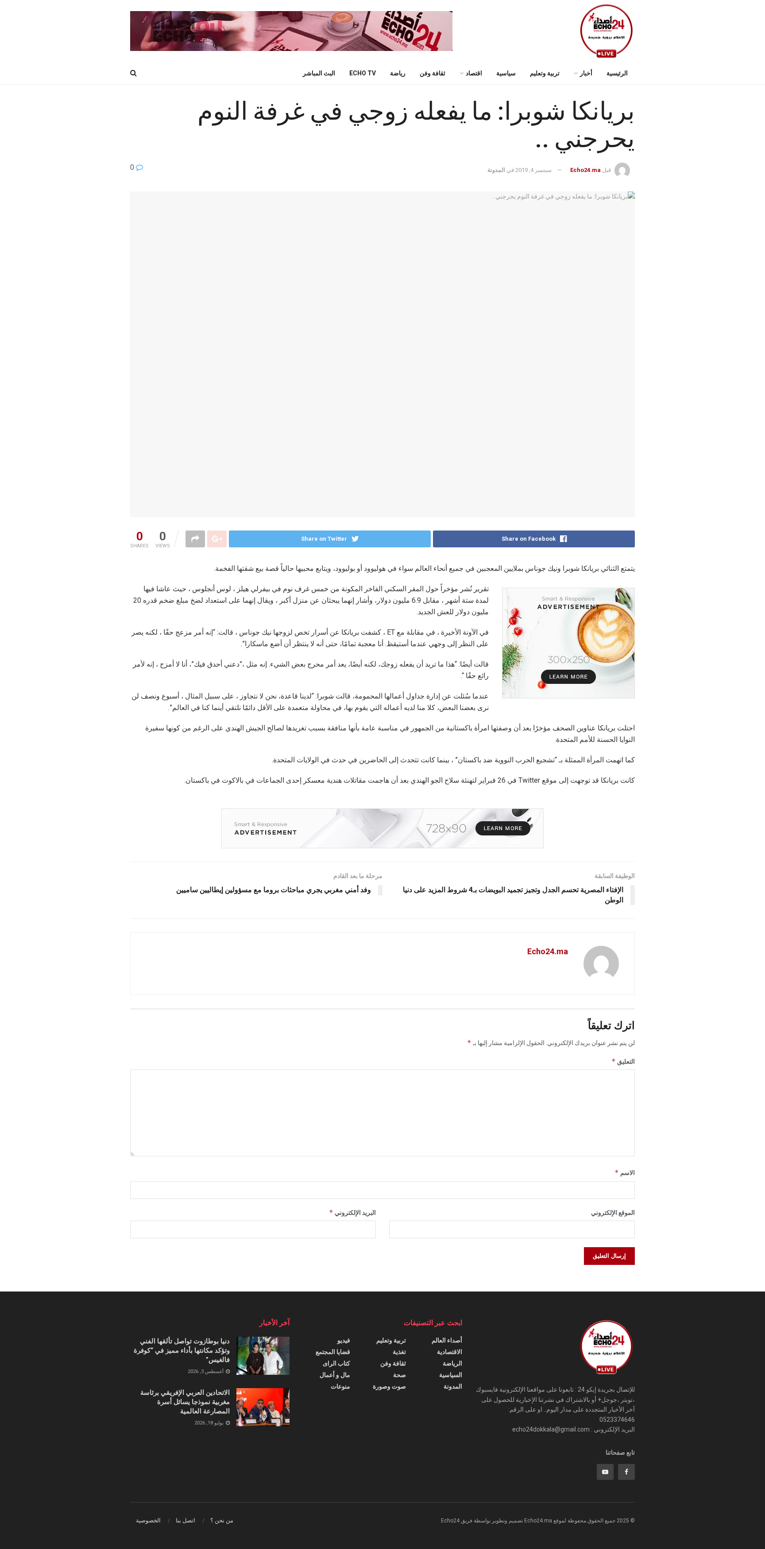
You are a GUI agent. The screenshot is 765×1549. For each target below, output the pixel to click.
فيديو (343, 1340)
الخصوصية (148, 1520)
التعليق (623, 1061)
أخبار (586, 73)
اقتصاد (474, 73)
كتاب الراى (336, 1363)
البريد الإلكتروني (352, 1212)
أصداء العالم (447, 1340)
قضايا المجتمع (333, 1351)
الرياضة (452, 1363)
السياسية (450, 1374)
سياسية (506, 73)
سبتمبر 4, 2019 (533, 170)
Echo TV (362, 73)
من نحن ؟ (221, 1520)
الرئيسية (617, 73)
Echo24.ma (585, 170)
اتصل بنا (185, 1520)
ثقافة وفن (432, 73)
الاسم (624, 1172)
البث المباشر (319, 73)
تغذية (399, 1351)
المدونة (496, 170)
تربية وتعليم (545, 73)
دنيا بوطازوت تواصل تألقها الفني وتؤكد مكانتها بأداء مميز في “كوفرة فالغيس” (182, 1350)
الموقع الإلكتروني (613, 1212)
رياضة (398, 73)
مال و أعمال (335, 1374)
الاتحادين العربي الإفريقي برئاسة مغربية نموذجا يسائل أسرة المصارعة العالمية (185, 1402)
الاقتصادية (449, 1351)
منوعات (340, 1386)
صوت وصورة (389, 1386)
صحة (399, 1374)
